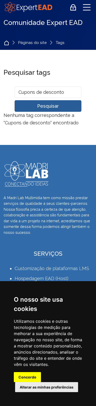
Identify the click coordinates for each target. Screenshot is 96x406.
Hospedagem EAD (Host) (41, 278)
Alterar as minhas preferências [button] (46, 387)
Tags (60, 43)
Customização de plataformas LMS (52, 268)
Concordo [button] (27, 377)
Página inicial (8, 43)
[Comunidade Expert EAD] (28, 7)
